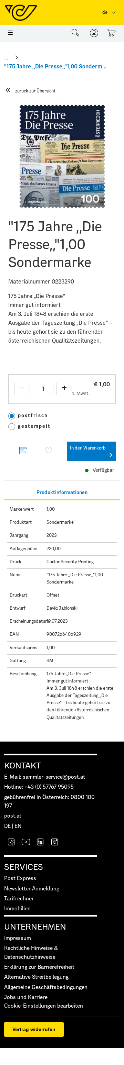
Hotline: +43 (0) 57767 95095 (39, 787)
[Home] (6, 57)
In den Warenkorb (87, 448)
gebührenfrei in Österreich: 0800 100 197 (49, 802)
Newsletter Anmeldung (31, 888)
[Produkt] (23, 451)
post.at (12, 816)
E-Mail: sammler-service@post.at (44, 777)
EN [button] (18, 826)
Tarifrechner (19, 898)
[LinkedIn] (40, 843)
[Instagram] (55, 843)
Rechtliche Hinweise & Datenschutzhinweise (31, 952)
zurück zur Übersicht (35, 91)
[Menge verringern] (22, 389)
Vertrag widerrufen (33, 1029)
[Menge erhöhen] (64, 389)
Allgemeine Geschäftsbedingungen (45, 987)
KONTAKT (22, 766)
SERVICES (23, 867)
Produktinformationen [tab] (62, 492)
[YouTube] (26, 843)
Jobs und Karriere (26, 997)
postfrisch (33, 415)
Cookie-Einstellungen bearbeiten (43, 1006)
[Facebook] (11, 843)
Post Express (20, 878)
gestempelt (34, 426)
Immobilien (17, 908)
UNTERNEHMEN (35, 927)
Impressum (17, 938)
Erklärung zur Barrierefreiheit (39, 967)
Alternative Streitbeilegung (36, 977)
